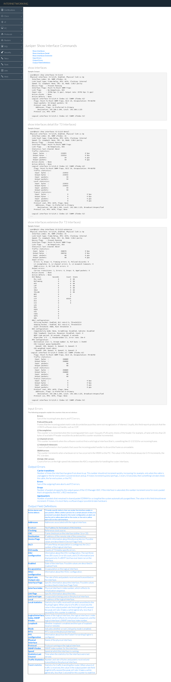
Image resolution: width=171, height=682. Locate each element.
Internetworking (15, 3)
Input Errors (37, 58)
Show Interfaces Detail (41, 53)
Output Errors (38, 60)
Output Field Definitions (41, 63)
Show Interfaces (39, 51)
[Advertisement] (95, 25)
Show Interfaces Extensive (42, 56)
